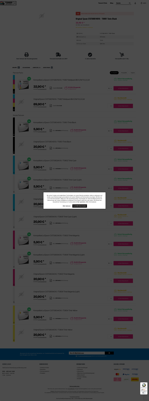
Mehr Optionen (66, 206)
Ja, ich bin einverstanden (79, 206)
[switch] (143, 393)
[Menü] (146, 383)
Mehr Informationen (91, 202)
